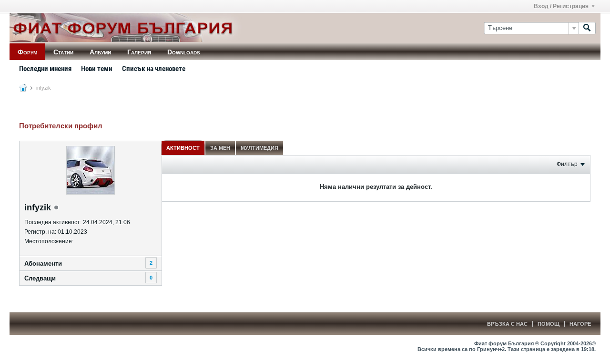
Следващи (40, 278)
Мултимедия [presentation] (259, 148)
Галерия (139, 52)
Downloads (183, 52)
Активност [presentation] (183, 148)
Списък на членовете (153, 68)
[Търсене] (587, 28)
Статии (63, 52)
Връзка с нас (507, 324)
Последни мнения (45, 68)
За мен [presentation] (220, 148)
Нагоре (580, 324)
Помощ (548, 324)
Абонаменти (43, 263)
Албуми (100, 52)
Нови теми (96, 68)
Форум (27, 52)
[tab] (183, 147)
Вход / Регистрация (561, 6)
